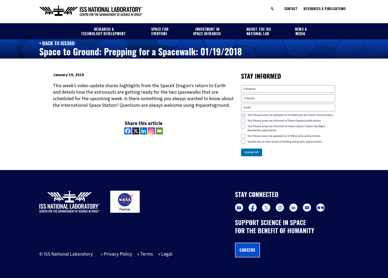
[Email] (159, 130)
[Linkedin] (143, 130)
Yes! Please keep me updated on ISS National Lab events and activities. (290, 115)
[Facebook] (127, 130)
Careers (247, 250)
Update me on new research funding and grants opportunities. (285, 142)
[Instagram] (151, 130)
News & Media (301, 31)
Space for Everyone (160, 31)
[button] (272, 9)
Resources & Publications (325, 8)
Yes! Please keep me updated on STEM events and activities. (284, 136)
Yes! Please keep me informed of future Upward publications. (285, 121)
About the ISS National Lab (258, 31)
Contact (291, 8)
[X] (135, 130)
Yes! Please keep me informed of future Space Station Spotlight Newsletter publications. (286, 128)
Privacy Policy (118, 254)
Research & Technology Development (103, 31)
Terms (146, 254)
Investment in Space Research (207, 31)
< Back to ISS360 (57, 43)
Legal (166, 254)
